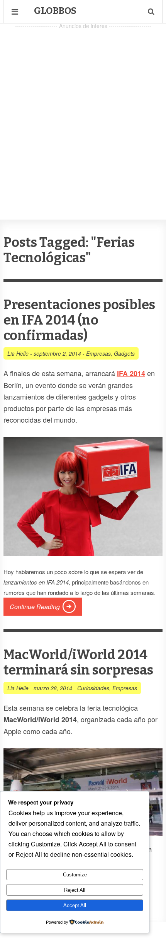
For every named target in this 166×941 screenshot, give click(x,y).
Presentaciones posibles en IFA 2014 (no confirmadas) (79, 320)
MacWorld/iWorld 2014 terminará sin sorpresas (78, 662)
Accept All (74, 905)
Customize (75, 875)
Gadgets (124, 353)
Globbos (55, 10)
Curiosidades (93, 688)
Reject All (74, 890)
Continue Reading (35, 606)
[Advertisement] (83, 114)
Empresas (98, 353)
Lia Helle (18, 353)
